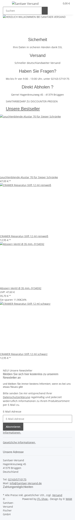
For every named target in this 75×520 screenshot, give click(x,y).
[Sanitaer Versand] (25, 3)
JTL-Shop (42, 499)
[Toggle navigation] (7, 4)
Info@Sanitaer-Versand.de (26, 483)
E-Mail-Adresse (12, 411)
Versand (57, 495)
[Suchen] (45, 11)
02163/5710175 (17, 479)
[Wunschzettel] (58, 3)
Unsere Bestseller (23, 108)
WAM (69, 499)
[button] (53, 3)
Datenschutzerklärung (16, 397)
